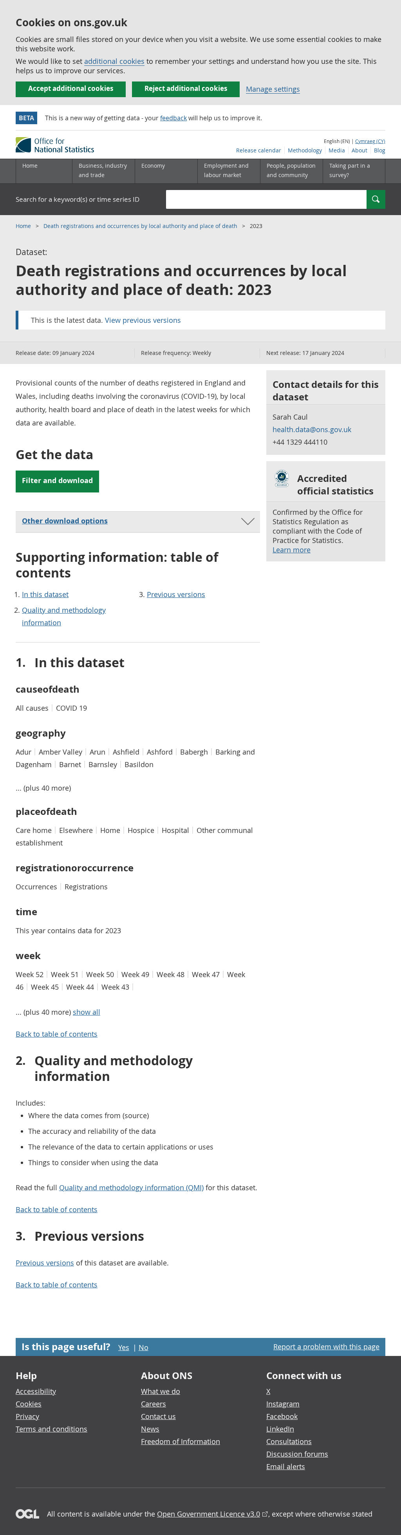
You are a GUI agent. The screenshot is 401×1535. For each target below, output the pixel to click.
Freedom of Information (180, 1441)
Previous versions (176, 594)
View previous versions (143, 320)
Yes (123, 1347)
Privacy (27, 1416)
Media (337, 150)
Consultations (289, 1441)
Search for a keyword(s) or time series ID (77, 199)
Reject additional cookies (186, 88)
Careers (153, 1403)
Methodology (305, 150)
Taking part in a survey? (349, 170)
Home (30, 165)
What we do (160, 1391)
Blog (379, 150)
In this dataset (45, 594)
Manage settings (273, 89)
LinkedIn (280, 1429)
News (150, 1429)
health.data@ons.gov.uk (312, 429)
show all (86, 1012)
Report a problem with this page (326, 1346)
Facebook (282, 1416)
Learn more (292, 549)
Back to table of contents (57, 1034)
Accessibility (36, 1391)
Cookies (29, 1403)
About (359, 150)
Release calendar (258, 150)
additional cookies (114, 61)
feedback (173, 118)
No (143, 1347)
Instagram (283, 1403)
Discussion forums (297, 1454)
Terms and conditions (51, 1429)
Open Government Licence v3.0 (208, 1514)
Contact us (158, 1416)
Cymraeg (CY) (370, 141)
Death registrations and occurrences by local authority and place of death (141, 226)
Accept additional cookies (70, 88)
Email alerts (285, 1466)
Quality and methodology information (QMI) (131, 1187)
